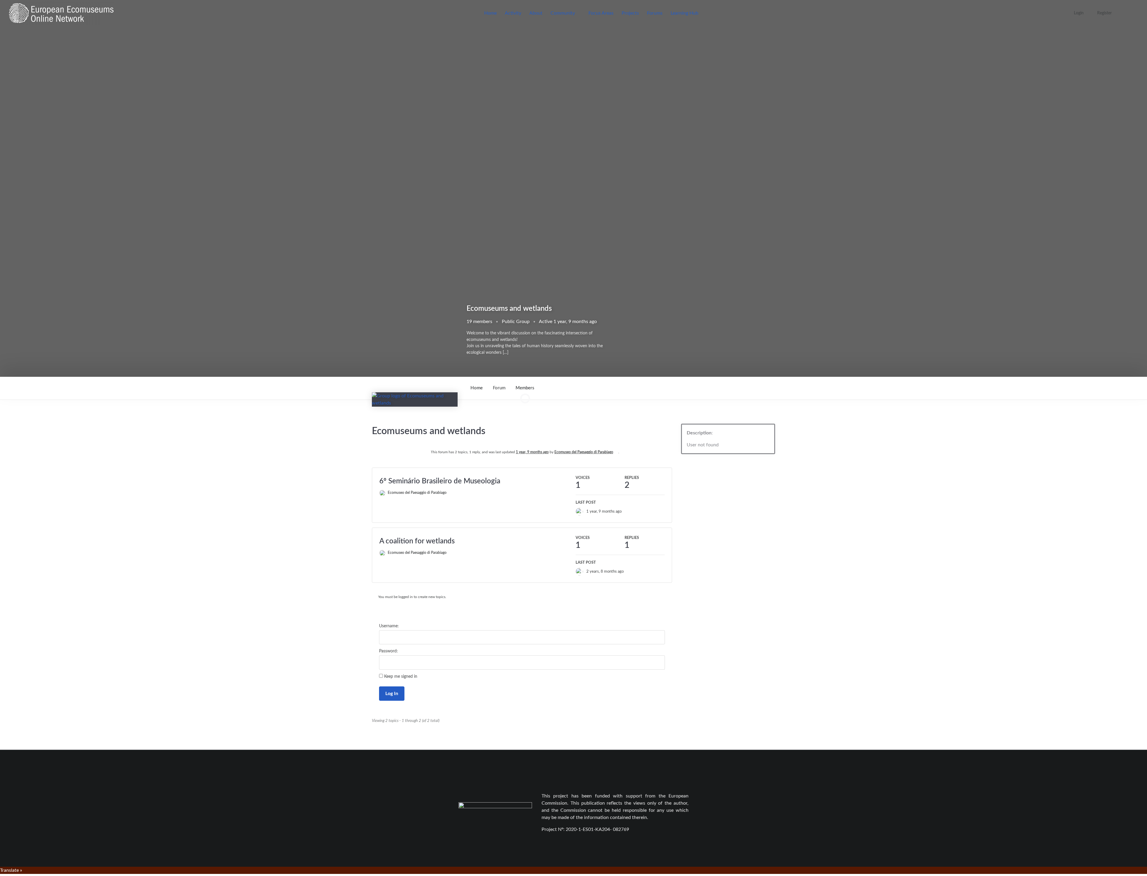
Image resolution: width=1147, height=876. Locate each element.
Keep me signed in (400, 676)
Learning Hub (684, 13)
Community (563, 13)
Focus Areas (601, 13)
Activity (513, 13)
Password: (388, 651)
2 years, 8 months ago (605, 571)
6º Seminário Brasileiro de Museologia (439, 481)
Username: (389, 626)
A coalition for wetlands (417, 541)
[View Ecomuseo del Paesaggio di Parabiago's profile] (581, 511)
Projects (630, 13)
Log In (391, 693)
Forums (655, 13)
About (535, 13)
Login (1079, 13)
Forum (499, 388)
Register (1104, 13)
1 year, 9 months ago (532, 452)
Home (490, 13)
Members (525, 393)
